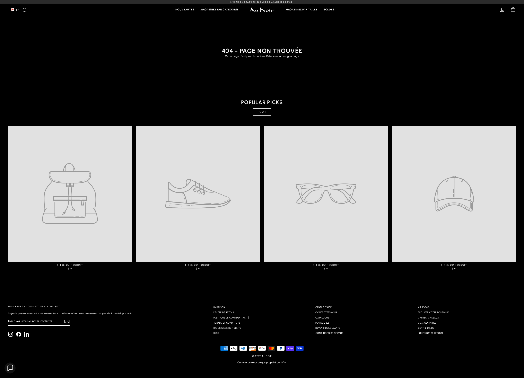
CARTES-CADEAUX (428, 317)
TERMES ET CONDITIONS (227, 323)
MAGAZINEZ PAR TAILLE (301, 9)
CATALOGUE (322, 317)
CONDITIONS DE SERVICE (329, 333)
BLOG (216, 333)
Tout (262, 111)
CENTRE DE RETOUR (224, 312)
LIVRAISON (219, 307)
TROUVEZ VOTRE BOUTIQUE (433, 312)
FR (17, 9)
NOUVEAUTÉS (184, 9)
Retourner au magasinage (282, 56)
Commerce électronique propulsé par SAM (262, 362)
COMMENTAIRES (427, 323)
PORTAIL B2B (322, 323)
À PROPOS (424, 307)
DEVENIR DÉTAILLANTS (327, 328)
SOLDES (328, 9)
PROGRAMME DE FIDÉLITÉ (227, 328)
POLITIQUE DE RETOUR (430, 333)
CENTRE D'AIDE (323, 307)
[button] (10, 368)
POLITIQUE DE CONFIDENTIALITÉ (231, 317)
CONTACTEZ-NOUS (326, 312)
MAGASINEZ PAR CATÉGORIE (219, 9)
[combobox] (15, 9)
